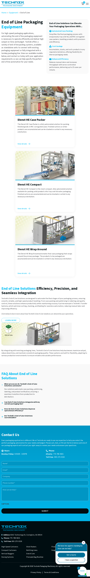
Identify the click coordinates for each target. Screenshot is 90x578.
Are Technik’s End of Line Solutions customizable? (18, 416)
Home (4, 12)
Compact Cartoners (9, 550)
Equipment (13, 12)
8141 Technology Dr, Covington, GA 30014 (26, 535)
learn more (10, 320)
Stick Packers (31, 547)
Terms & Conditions (51, 572)
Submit (45, 511)
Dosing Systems (7, 557)
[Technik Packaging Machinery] (12, 3)
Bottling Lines (31, 550)
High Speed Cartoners (9, 547)
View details (22, 144)
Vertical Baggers (7, 553)
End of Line (30, 553)
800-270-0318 (59, 457)
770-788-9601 (58, 454)
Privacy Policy (36, 572)
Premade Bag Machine (34, 557)
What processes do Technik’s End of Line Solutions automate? (20, 385)
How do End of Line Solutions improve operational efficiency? (19, 410)
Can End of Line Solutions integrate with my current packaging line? (22, 403)
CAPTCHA (5, 504)
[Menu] (87, 4)
